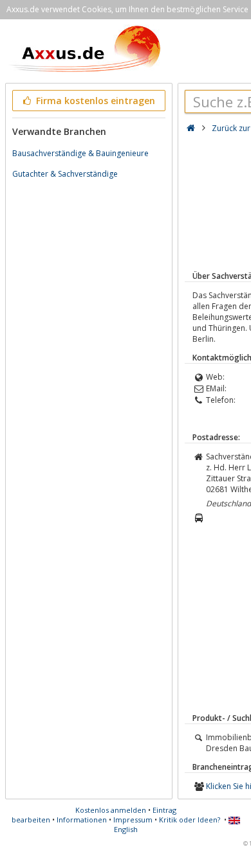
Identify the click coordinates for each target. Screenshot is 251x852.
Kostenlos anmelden (110, 810)
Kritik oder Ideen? (189, 819)
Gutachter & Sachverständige (65, 173)
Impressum (133, 819)
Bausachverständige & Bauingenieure (80, 153)
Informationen (82, 819)
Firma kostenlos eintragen (94, 100)
